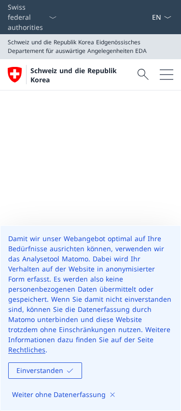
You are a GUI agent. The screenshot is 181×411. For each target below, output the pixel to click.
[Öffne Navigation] (166, 74)
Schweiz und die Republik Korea (73, 75)
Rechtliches (26, 349)
